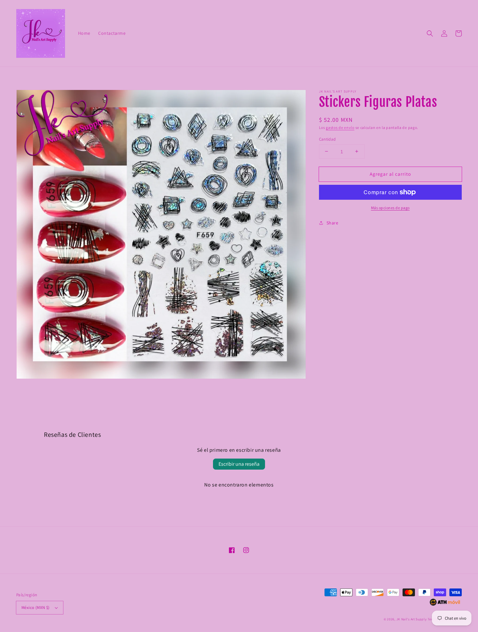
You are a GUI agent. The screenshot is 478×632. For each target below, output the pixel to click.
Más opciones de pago (390, 207)
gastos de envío (340, 127)
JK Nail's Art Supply (411, 619)
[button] (430, 33)
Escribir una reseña (239, 464)
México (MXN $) (35, 607)
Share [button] (332, 223)
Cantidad (327, 139)
